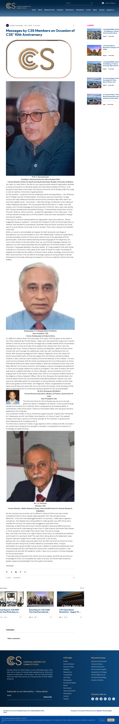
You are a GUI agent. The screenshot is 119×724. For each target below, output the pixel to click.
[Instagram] (92, 699)
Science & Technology (98, 677)
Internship (66, 677)
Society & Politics (97, 680)
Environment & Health (98, 669)
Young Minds (67, 675)
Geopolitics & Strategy (99, 672)
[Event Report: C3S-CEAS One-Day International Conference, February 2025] (40, 599)
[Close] (117, 720)
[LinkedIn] (105, 699)
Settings (102, 720)
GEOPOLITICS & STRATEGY (110, 101)
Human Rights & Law (98, 675)
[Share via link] (20, 572)
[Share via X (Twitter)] (11, 572)
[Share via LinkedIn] (16, 572)
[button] (40, 10)
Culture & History (97, 664)
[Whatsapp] (113, 699)
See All (82, 588)
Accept (111, 720)
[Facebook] (96, 699)
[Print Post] (25, 572)
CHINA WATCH (106, 52)
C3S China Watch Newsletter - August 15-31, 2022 (70, 611)
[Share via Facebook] (7, 572)
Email (9, 695)
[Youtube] (109, 699)
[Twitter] (101, 699)
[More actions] (74, 25)
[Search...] (91, 3)
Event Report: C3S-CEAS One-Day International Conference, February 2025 (39, 611)
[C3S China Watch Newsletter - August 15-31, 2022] (70, 599)
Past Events (9, 565)
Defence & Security (98, 667)
